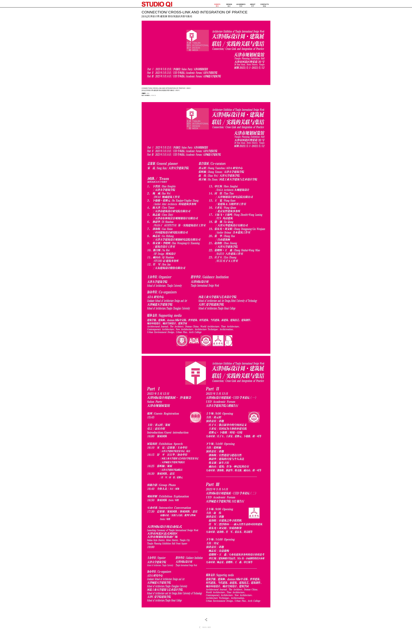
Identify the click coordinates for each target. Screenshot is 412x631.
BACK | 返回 (206, 627)
